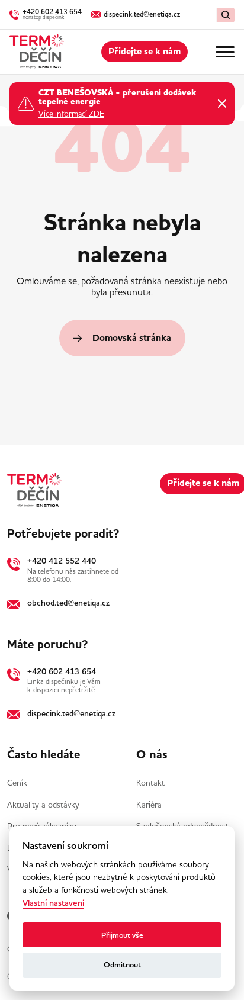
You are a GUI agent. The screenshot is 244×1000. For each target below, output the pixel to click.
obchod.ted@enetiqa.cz (68, 602)
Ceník (17, 782)
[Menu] (225, 52)
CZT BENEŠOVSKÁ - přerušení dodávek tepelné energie (117, 98)
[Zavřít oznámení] (222, 103)
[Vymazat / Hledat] (226, 15)
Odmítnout (122, 965)
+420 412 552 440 (61, 560)
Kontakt (150, 782)
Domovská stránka (131, 338)
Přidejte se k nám (144, 51)
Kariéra (149, 804)
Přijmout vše (122, 935)
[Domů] (36, 51)
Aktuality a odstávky (43, 804)
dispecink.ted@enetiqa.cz (71, 713)
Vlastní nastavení (53, 903)
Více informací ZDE (71, 114)
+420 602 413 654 (61, 671)
